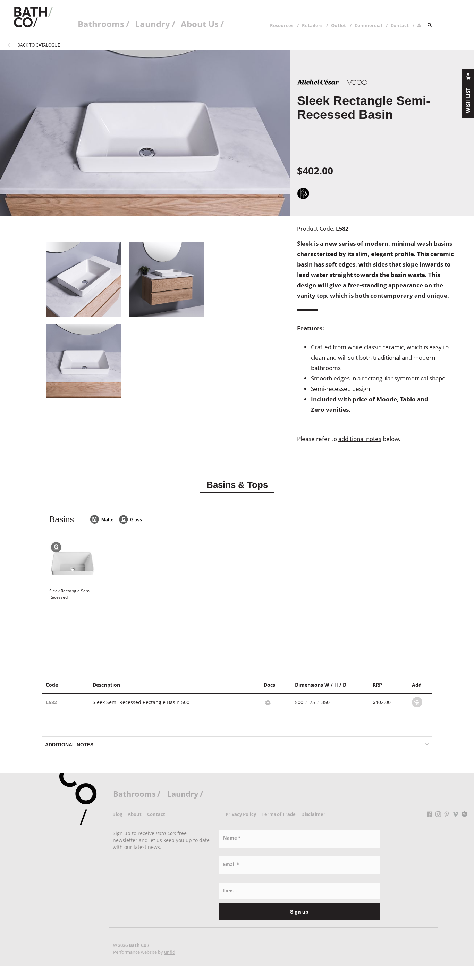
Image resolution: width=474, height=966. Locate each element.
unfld (169, 952)
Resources (281, 25)
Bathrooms (101, 24)
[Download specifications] (267, 701)
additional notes (359, 439)
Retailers (312, 25)
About (135, 814)
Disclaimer (313, 814)
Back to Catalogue (38, 45)
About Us (200, 24)
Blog (117, 814)
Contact (400, 25)
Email (231, 864)
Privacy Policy (241, 814)
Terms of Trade (279, 814)
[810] (417, 702)
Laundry (152, 24)
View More (236, 625)
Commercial (368, 25)
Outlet (338, 25)
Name (231, 838)
